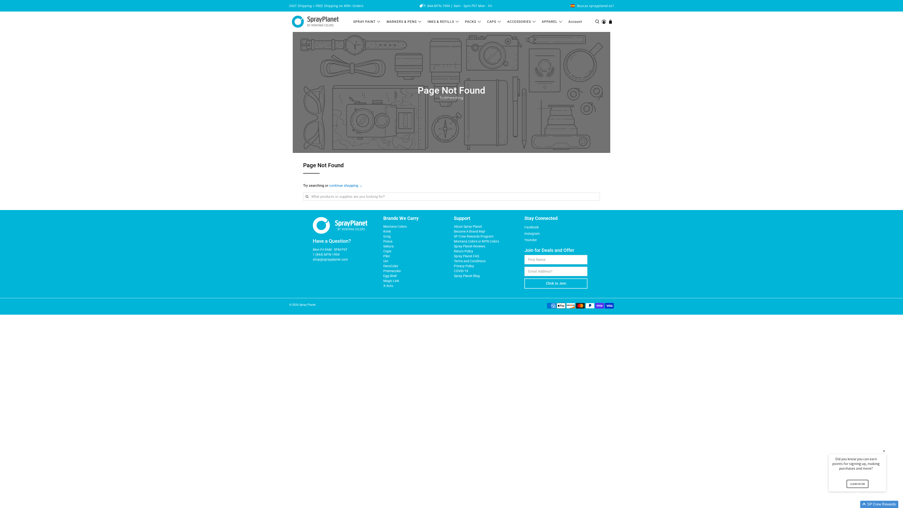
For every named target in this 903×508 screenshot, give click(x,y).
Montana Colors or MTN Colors (476, 241)
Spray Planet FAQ (466, 256)
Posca (387, 241)
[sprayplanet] (315, 21)
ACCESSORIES (519, 22)
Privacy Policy (464, 266)
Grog (387, 236)
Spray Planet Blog (467, 276)
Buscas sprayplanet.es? (595, 6)
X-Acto (388, 286)
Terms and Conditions (470, 261)
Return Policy (463, 251)
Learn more (857, 484)
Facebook (531, 227)
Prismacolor (392, 271)
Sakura (388, 246)
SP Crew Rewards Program (473, 236)
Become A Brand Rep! (469, 231)
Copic (387, 251)
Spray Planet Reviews (469, 246)
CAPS (491, 22)
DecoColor (390, 266)
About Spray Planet (468, 226)
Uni (385, 261)
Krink (387, 231)
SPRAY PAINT (364, 22)
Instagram (532, 233)
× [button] (884, 451)
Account (575, 22)
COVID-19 (461, 271)
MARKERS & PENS (402, 22)
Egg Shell (389, 276)
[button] (863, 504)
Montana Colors (395, 226)
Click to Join (556, 283)
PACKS (470, 22)
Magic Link (391, 281)
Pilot (386, 256)
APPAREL (550, 22)
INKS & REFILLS (441, 22)
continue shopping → (346, 185)
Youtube (530, 240)
